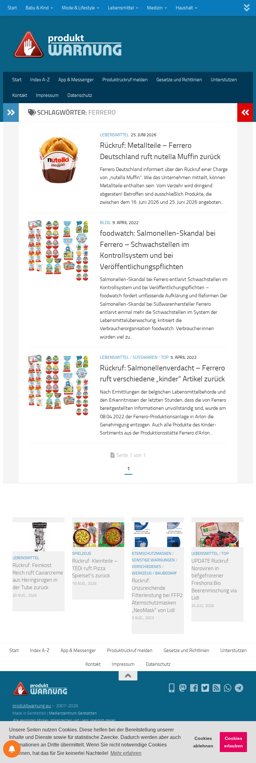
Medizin (155, 8)
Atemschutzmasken (151, 553)
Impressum (47, 95)
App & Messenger (76, 80)
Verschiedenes (146, 566)
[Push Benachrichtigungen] (12, 749)
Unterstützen (224, 80)
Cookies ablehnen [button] (203, 742)
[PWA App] (171, 688)
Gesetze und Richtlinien (179, 80)
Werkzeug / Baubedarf (154, 573)
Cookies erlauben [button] (233, 742)
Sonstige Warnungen (153, 560)
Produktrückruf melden (125, 80)
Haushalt (184, 8)
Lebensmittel (121, 8)
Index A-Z (40, 80)
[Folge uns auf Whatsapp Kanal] (228, 688)
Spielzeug (81, 553)
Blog (105, 222)
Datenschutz (79, 95)
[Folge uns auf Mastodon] (183, 688)
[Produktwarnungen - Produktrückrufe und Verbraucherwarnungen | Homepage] (67, 43)
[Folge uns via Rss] (216, 688)
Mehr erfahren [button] (126, 753)
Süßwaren (145, 357)
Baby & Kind (37, 8)
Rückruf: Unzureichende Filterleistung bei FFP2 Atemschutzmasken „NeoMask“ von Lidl (157, 595)
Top (165, 357)
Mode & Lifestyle (78, 8)
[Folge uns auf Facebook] (194, 688)
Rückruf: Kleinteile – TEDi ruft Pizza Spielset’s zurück (95, 568)
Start (12, 8)
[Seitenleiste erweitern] (11, 112)
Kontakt (19, 95)
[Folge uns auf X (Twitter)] (205, 688)
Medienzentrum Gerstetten (73, 713)
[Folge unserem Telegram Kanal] (239, 688)
